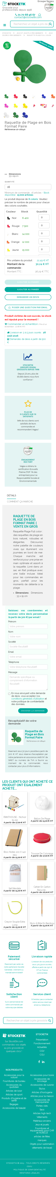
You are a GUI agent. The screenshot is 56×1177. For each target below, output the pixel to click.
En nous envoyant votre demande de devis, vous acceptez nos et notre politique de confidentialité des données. (29, 698)
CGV (42, 1051)
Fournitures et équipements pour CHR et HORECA (42, 1130)
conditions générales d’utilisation (27, 698)
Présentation (42, 1040)
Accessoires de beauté (14, 1108)
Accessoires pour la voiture (14, 1076)
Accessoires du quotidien (14, 1086)
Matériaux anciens (42, 1121)
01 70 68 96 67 (26, 14)
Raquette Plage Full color (39, 35)
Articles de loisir (14, 1091)
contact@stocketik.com (28, 17)
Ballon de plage (42, 818)
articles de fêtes (42, 1136)
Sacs (42, 1109)
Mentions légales (30, 1173)
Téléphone (13, 662)
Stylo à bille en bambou (42, 923)
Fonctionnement (42, 1043)
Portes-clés (42, 1106)
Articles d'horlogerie (42, 1092)
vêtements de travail (42, 1148)
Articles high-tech (42, 1113)
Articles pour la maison (42, 1096)
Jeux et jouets (42, 1125)
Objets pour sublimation (42, 1144)
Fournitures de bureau (14, 1081)
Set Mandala (15, 888)
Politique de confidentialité (30, 1170)
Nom (10, 632)
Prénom (12, 621)
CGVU (29, 1166)
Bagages (14, 1104)
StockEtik (6, 33)
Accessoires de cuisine (42, 1085)
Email (11, 652)
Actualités (42, 1047)
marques (42, 1140)
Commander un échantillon (22, 324)
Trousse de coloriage (42, 853)
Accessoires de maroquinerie (42, 1101)
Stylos (42, 1089)
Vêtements (42, 1117)
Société (12, 642)
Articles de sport (14, 1094)
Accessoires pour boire (42, 1075)
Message (12, 672)
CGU (42, 1055)
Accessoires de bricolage (42, 1080)
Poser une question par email (29, 307)
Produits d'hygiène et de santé (14, 1099)
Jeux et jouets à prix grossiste (30, 33)
